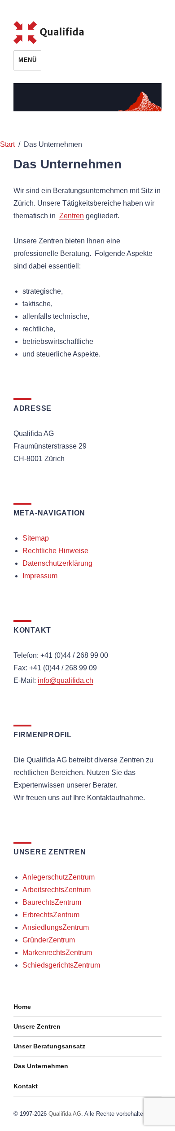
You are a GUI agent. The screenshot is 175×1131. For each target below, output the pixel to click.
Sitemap (35, 538)
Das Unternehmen (40, 1065)
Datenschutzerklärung (57, 563)
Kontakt (25, 1086)
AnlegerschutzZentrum (58, 877)
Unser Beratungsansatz (49, 1046)
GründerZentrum (48, 940)
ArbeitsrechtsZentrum (56, 889)
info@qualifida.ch (65, 680)
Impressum (39, 576)
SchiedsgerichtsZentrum (61, 965)
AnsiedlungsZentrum (55, 927)
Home (22, 1006)
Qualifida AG (64, 1113)
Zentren (71, 216)
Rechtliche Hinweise (55, 550)
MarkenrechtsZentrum (57, 952)
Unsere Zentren (37, 1026)
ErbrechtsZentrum (50, 915)
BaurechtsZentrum (51, 902)
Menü (27, 60)
